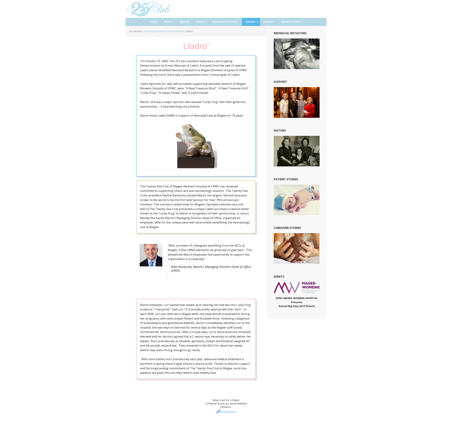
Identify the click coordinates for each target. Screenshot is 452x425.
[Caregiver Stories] (297, 262)
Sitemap (235, 400)
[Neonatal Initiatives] (297, 67)
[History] (297, 164)
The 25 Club (148, 9)
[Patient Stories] (297, 213)
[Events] (297, 291)
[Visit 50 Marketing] (226, 411)
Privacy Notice (221, 400)
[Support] (297, 116)
